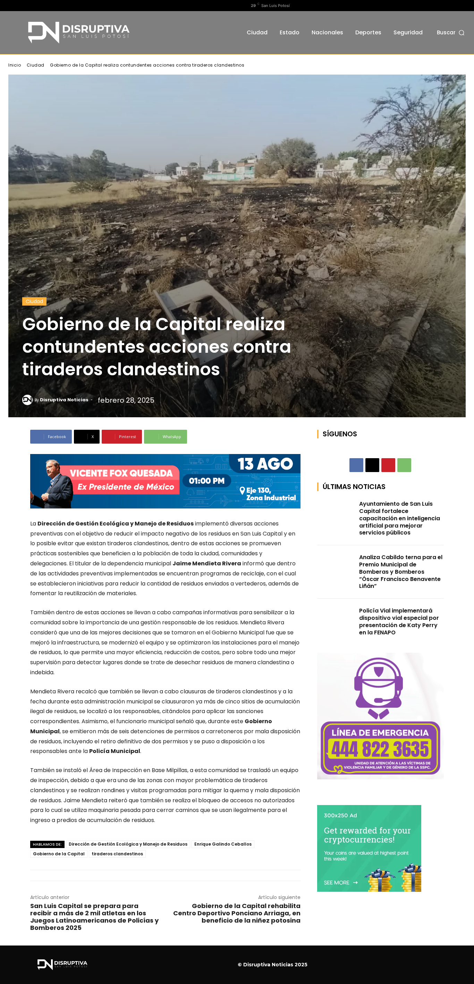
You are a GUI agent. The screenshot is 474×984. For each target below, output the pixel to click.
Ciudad (35, 65)
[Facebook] (12, 5)
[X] (34, 5)
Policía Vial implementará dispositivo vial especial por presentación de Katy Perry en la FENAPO (399, 621)
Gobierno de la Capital (59, 854)
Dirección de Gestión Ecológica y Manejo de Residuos (128, 844)
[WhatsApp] (404, 465)
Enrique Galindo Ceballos (223, 844)
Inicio (14, 65)
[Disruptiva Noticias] (28, 400)
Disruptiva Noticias (64, 399)
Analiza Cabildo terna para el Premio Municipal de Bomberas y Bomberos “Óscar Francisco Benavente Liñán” (400, 571)
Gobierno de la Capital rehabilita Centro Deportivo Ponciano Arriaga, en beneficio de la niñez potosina (237, 913)
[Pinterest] (388, 465)
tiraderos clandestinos (117, 854)
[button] (451, 32)
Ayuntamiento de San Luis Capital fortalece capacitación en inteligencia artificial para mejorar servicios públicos (399, 518)
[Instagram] (23, 5)
